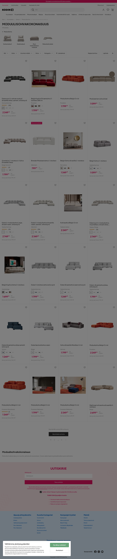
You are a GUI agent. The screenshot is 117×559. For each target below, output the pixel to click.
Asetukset (59, 550)
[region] (37, 548)
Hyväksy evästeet (59, 545)
